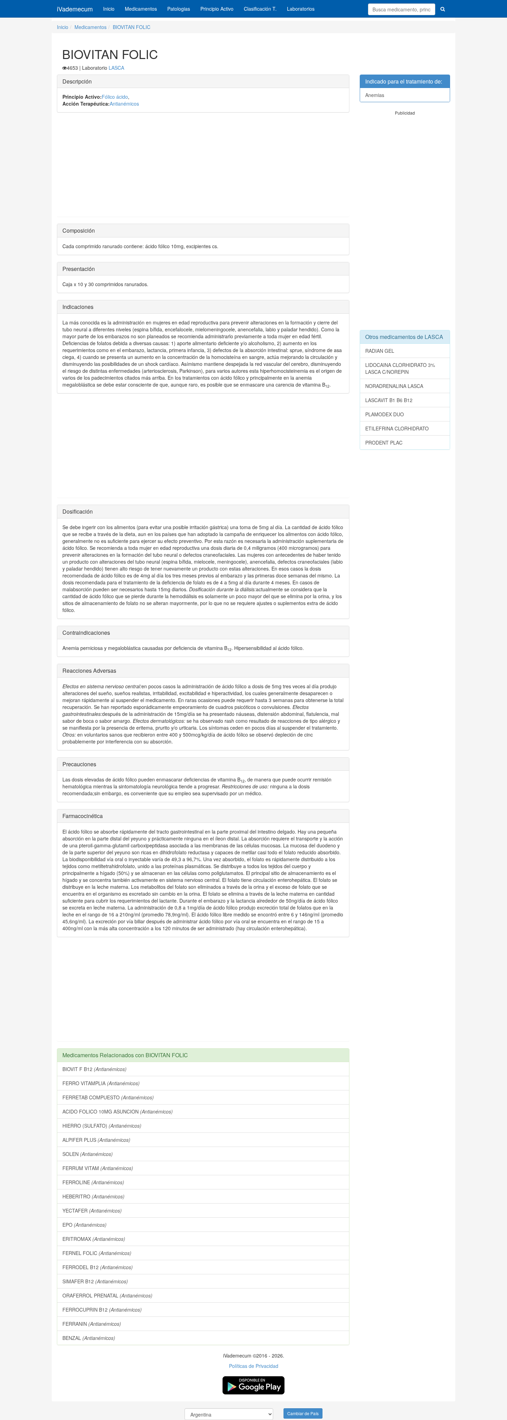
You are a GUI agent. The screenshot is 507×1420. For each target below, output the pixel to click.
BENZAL (88, 1337)
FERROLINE (93, 1182)
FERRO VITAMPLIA (101, 1083)
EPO (84, 1224)
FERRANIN (91, 1323)
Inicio (109, 8)
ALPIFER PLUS (96, 1139)
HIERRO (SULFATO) (101, 1125)
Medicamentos (141, 8)
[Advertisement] (203, 168)
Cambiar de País (303, 1413)
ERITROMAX (93, 1238)
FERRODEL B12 (97, 1267)
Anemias (374, 94)
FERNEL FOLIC (96, 1252)
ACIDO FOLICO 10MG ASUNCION (117, 1111)
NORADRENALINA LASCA (394, 385)
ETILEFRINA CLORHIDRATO (397, 428)
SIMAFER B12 (95, 1281)
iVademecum (75, 8)
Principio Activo (216, 8)
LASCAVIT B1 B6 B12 (388, 400)
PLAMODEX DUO (384, 414)
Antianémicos (124, 103)
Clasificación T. (260, 8)
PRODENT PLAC (383, 442)
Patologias (178, 8)
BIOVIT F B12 (94, 1069)
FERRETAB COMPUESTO (108, 1097)
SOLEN (87, 1153)
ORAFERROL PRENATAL (107, 1295)
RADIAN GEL (379, 350)
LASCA (116, 67)
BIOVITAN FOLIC (131, 26)
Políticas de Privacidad (253, 1365)
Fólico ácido (115, 96)
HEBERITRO (93, 1196)
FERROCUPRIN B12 (102, 1309)
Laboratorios (301, 8)
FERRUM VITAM (97, 1168)
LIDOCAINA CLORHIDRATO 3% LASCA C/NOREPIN (400, 368)
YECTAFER (92, 1210)
